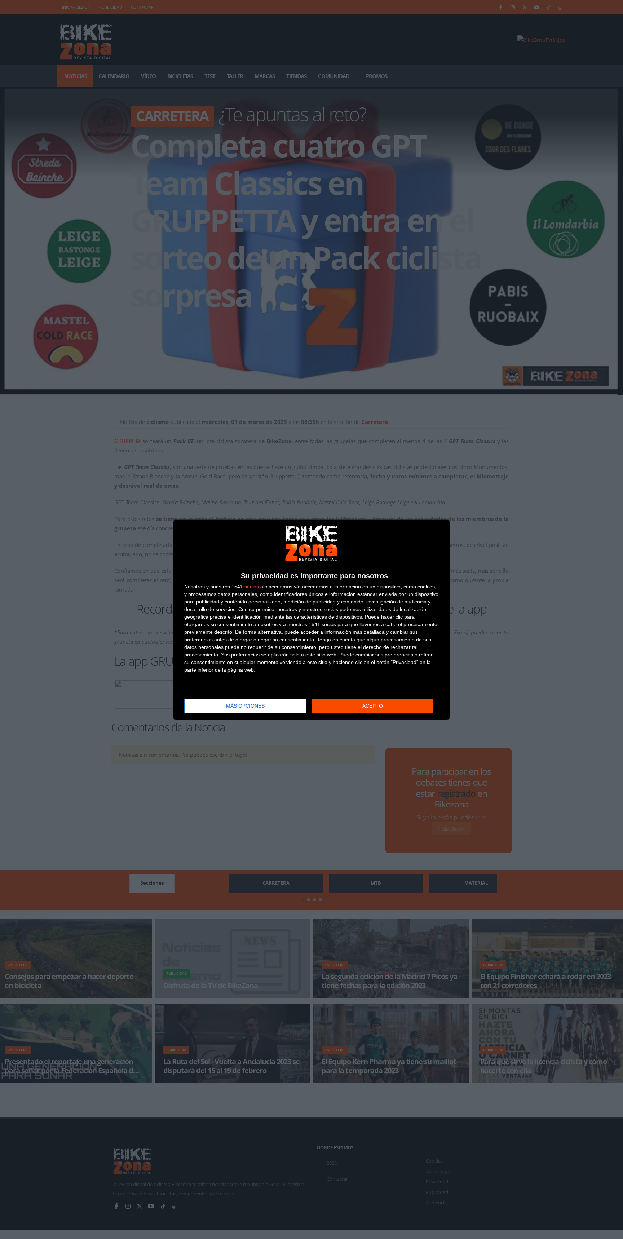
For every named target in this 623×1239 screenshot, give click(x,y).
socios (251, 586)
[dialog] (311, 619)
